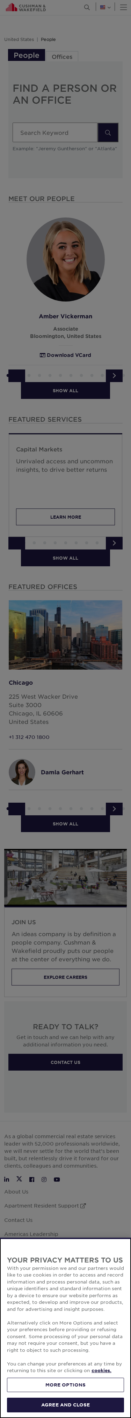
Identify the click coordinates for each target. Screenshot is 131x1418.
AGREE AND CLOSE (65, 1404)
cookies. (101, 1370)
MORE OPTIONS (65, 1385)
